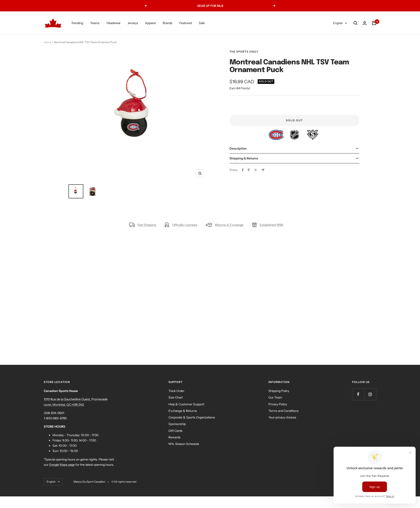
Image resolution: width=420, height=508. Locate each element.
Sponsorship (177, 424)
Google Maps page (62, 465)
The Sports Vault (243, 51)
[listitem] (277, 132)
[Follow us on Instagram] (370, 394)
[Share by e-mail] (262, 170)
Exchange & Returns (182, 411)
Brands (167, 23)
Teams (95, 23)
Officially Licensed (184, 225)
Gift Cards (175, 431)
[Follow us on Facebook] (358, 394)
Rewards (174, 437)
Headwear (114, 23)
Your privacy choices (282, 417)
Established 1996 (271, 225)
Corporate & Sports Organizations (191, 417)
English (338, 23)
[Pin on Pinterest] (249, 169)
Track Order (176, 391)
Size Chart (175, 397)
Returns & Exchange (229, 225)
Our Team (275, 397)
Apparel (150, 23)
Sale (202, 23)
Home (47, 42)
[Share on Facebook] (243, 169)
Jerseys (133, 23)
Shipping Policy (278, 391)
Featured (185, 23)
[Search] (355, 23)
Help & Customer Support (186, 404)
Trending (77, 23)
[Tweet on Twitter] (255, 169)
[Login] (365, 23)
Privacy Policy (277, 404)
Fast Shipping (147, 225)
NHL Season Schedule (183, 444)
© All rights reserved (123, 481)
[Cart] (374, 23)
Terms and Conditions (283, 411)
